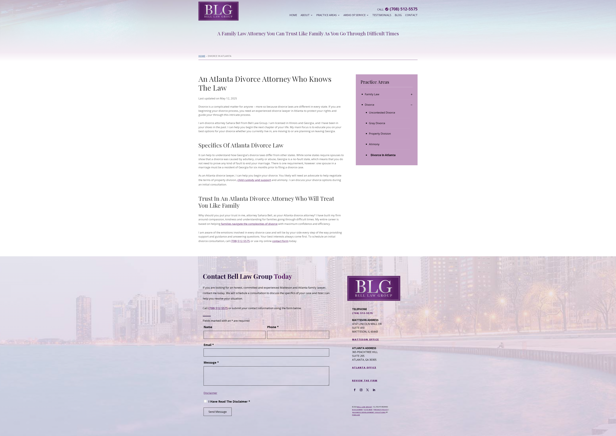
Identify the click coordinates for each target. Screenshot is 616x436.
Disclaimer (210, 393)
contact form (280, 241)
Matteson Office (365, 339)
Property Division (380, 133)
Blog (398, 15)
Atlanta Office (364, 367)
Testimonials (381, 15)
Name (208, 327)
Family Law (372, 94)
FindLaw (356, 415)
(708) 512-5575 (404, 9)
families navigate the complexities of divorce (249, 224)
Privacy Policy (381, 410)
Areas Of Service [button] (354, 15)
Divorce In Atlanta (383, 155)
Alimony (374, 144)
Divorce (369, 104)
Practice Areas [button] (326, 15)
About (305, 15)
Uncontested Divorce (382, 112)
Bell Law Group (364, 407)
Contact (411, 15)
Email (209, 345)
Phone (273, 327)
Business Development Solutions (369, 412)
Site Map (368, 410)
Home (293, 15)
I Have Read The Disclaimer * (229, 401)
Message (211, 362)
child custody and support (254, 180)
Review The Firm (364, 380)
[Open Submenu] (412, 94)
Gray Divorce (377, 123)
